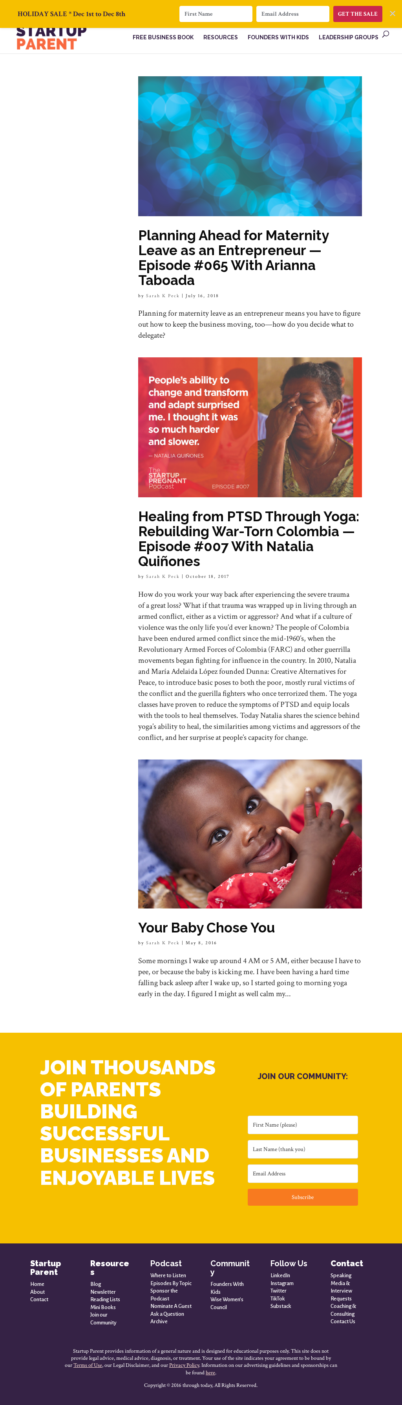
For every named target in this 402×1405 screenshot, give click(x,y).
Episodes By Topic (171, 1283)
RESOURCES (220, 37)
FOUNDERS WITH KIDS (278, 37)
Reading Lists (105, 1299)
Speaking (341, 1275)
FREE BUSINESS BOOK (163, 37)
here (210, 1372)
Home (37, 1284)
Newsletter (103, 1292)
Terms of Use (87, 1365)
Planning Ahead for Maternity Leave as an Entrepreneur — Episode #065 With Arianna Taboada (233, 257)
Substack (280, 1306)
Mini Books (103, 1307)
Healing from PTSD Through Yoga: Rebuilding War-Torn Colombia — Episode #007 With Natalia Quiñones (248, 538)
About (37, 1292)
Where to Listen (168, 1275)
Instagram (282, 1283)
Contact (39, 1299)
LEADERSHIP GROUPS (348, 37)
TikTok (277, 1299)
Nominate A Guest (171, 1306)
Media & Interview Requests (341, 1291)
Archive (159, 1321)
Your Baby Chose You (206, 928)
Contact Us (343, 1321)
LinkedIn (280, 1275)
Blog (95, 1284)
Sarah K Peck (163, 296)
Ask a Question (167, 1314)
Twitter (278, 1291)
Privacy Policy (184, 1365)
